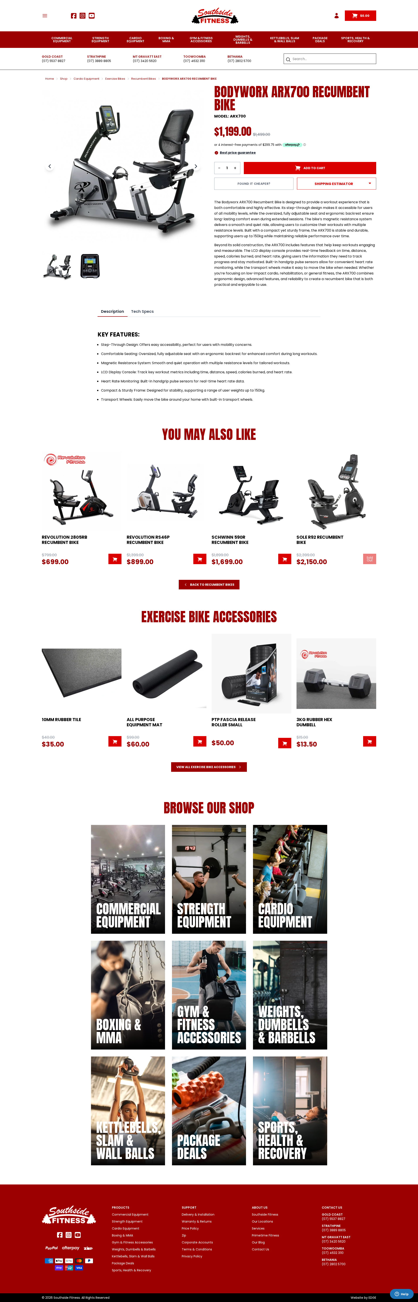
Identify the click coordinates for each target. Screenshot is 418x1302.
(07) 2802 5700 (239, 61)
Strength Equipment (100, 39)
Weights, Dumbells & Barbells (242, 39)
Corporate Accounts (197, 1242)
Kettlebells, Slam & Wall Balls (284, 39)
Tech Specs (142, 311)
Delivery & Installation (198, 1214)
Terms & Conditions (197, 1249)
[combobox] (332, 59)
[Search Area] (288, 59)
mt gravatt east (147, 56)
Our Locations (262, 1221)
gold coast (52, 56)
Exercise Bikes (115, 79)
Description (112, 311)
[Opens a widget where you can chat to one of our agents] (402, 1294)
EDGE (372, 1297)
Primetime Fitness (265, 1235)
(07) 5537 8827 (53, 61)
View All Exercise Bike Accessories (206, 767)
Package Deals (320, 39)
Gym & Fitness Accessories (201, 39)
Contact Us (260, 1249)
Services (258, 1228)
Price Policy (190, 1228)
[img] (128, 879)
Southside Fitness (265, 1214)
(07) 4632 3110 (194, 61)
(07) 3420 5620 (145, 61)
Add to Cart (314, 168)
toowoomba (194, 56)
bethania (235, 56)
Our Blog (258, 1242)
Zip (184, 1235)
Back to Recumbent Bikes (212, 584)
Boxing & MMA (166, 39)
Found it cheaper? (254, 184)
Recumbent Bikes (143, 79)
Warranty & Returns (197, 1221)
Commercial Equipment (61, 39)
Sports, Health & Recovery (355, 39)
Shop (63, 79)
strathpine (96, 56)
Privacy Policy (192, 1256)
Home (49, 79)
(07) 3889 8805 (99, 61)
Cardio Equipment (135, 39)
